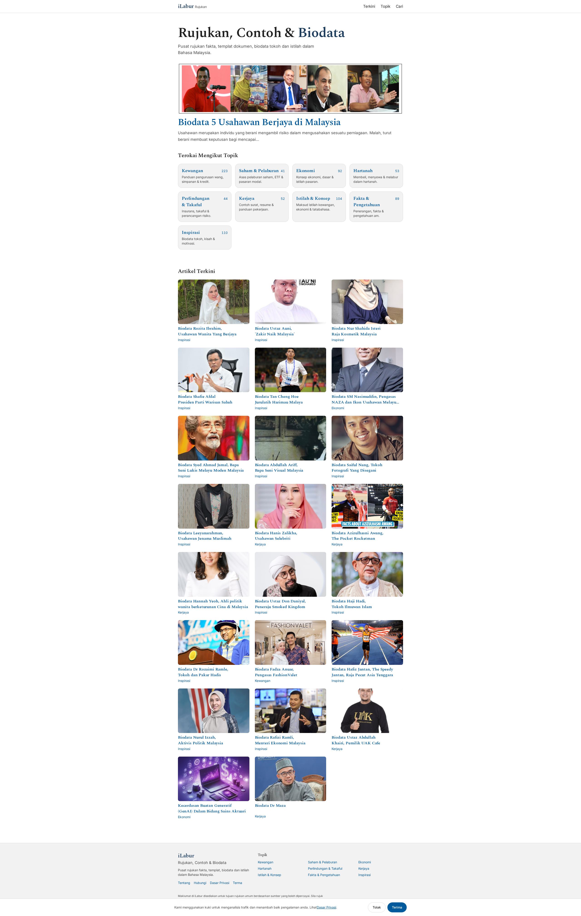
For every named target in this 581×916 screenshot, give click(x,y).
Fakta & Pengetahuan (324, 875)
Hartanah (264, 868)
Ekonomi (364, 862)
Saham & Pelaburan (322, 862)
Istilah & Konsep (269, 875)
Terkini (369, 6)
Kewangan (265, 862)
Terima (397, 907)
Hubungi (200, 883)
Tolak (377, 907)
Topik (385, 6)
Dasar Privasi (219, 883)
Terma (237, 883)
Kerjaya (363, 868)
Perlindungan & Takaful (325, 868)
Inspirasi (364, 875)
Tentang (184, 883)
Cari (399, 6)
